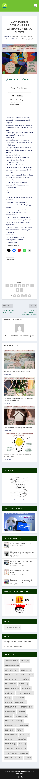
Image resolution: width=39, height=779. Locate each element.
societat (20, 748)
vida (8, 758)
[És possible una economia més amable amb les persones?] (6, 581)
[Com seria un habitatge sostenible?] (19, 415)
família (9, 693)
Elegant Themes (19, 771)
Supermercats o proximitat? (20, 543)
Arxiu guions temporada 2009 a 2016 (17, 642)
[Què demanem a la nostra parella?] (6, 572)
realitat (24, 735)
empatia (23, 684)
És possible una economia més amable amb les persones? (21, 581)
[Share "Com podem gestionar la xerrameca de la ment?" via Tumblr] (19, 286)
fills (8, 698)
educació (24, 679)
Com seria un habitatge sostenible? (18, 428)
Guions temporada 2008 (13, 647)
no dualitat (21, 716)
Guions (18, 39)
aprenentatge (12, 665)
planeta (23, 725)
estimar (26, 688)
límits (21, 712)
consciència (26, 675)
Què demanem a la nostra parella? (19, 572)
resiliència (10, 744)
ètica (28, 758)
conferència (11, 675)
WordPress (19, 774)
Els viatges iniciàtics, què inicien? (17, 372)
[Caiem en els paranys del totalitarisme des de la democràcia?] (19, 386)
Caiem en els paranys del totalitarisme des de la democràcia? (19, 399)
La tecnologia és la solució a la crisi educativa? (21, 562)
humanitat (10, 707)
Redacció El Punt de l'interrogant (22, 36)
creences (10, 679)
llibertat (10, 712)
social (8, 748)
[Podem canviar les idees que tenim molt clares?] (19, 442)
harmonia (20, 702)
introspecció (25, 707)
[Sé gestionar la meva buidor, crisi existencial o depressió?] (6, 553)
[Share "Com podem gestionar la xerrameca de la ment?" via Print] (22, 290)
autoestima (11, 670)
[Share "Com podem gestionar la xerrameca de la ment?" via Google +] (15, 286)
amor (25, 661)
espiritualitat (12, 688)
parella (9, 721)
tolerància (11, 753)
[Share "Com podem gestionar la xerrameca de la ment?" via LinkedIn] (28, 286)
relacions (10, 739)
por (20, 730)
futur (8, 702)
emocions (10, 684)
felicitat (28, 693)
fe (19, 693)
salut (22, 744)
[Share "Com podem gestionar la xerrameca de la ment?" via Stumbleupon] (32, 286)
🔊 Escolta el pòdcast (18, 79)
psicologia (11, 735)
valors (24, 753)
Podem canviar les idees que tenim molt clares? (17, 456)
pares (19, 721)
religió (22, 739)
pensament (10, 725)
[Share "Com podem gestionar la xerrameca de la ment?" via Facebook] (7, 286)
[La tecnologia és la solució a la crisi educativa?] (6, 562)
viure (18, 758)
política (9, 730)
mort (8, 716)
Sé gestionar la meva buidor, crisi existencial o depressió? (22, 553)
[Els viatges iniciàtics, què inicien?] (19, 359)
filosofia (19, 698)
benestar (26, 670)
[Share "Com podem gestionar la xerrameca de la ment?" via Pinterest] (24, 286)
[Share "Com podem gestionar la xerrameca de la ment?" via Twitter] (11, 286)
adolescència (11, 661)
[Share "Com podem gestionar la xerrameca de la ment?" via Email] (17, 290)
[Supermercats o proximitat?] (6, 545)
